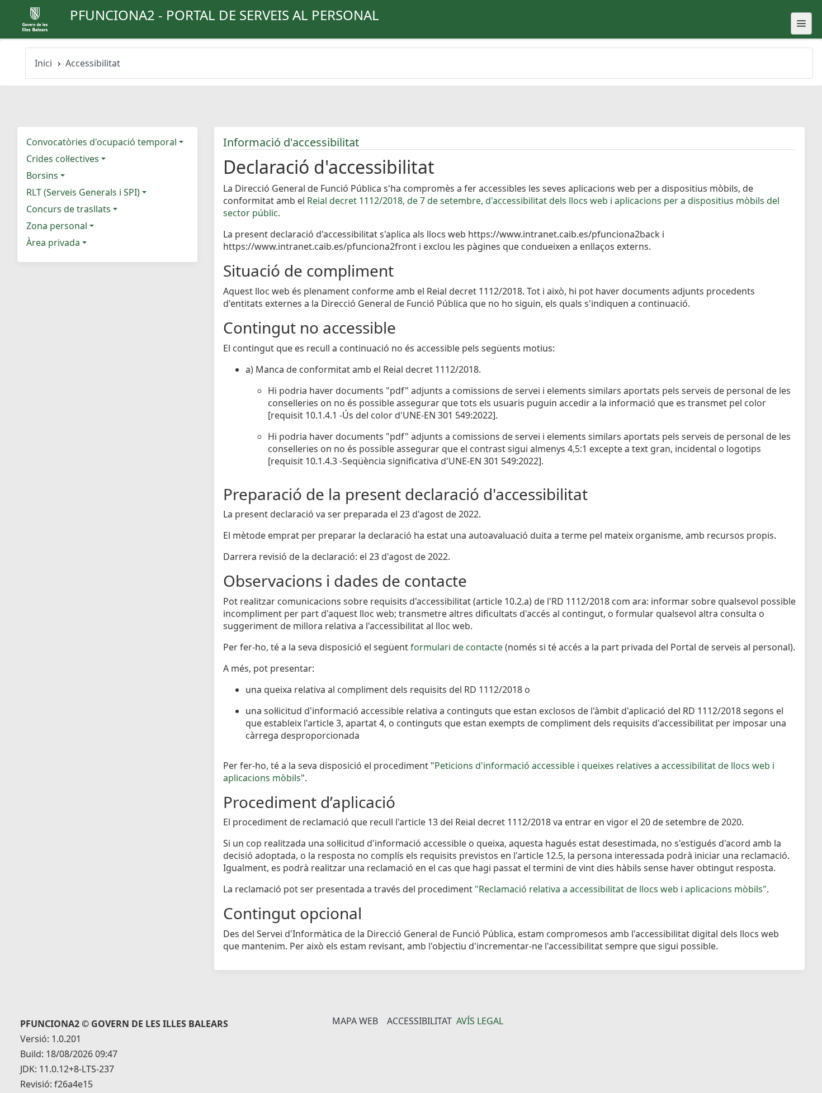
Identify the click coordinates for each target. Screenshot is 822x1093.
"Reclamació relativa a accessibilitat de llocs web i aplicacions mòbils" (621, 889)
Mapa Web (355, 1021)
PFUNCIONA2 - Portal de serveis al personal (224, 15)
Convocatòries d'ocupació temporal (101, 142)
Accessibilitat (419, 1021)
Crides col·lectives (62, 159)
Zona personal (56, 226)
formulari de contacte (456, 647)
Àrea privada (53, 242)
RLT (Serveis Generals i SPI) (83, 192)
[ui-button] (801, 23)
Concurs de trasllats (68, 209)
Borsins (42, 175)
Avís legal (479, 1021)
